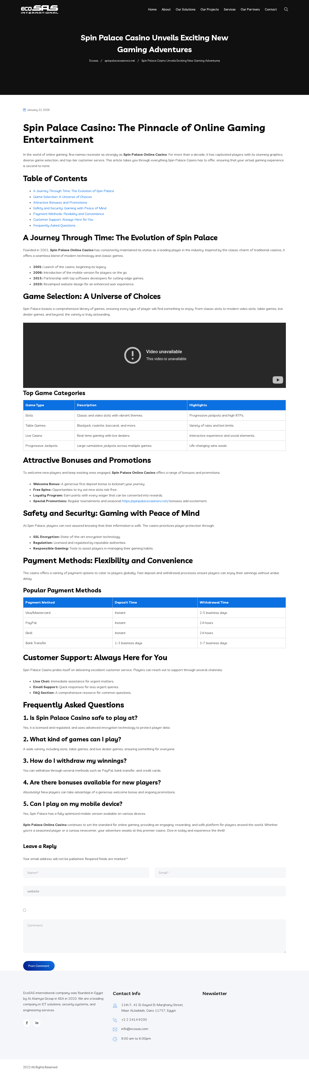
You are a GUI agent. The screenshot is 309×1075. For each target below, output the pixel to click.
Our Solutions (185, 9)
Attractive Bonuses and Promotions (60, 202)
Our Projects (210, 9)
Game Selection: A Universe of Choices (62, 197)
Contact (271, 9)
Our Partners (250, 9)
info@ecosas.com (134, 1029)
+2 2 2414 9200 (134, 1019)
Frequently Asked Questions (54, 225)
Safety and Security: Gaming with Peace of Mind (69, 208)
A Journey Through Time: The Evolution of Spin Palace (73, 191)
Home (152, 9)
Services (230, 9)
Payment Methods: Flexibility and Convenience (68, 214)
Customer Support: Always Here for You (63, 219)
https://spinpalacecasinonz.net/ (145, 501)
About (166, 9)
